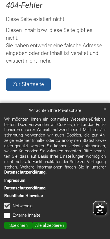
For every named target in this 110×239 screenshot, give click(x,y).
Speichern (18, 225)
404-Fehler (24, 5)
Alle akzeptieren (49, 225)
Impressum (14, 180)
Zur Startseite (28, 84)
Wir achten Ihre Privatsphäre (55, 110)
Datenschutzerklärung (25, 172)
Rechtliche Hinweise (23, 195)
